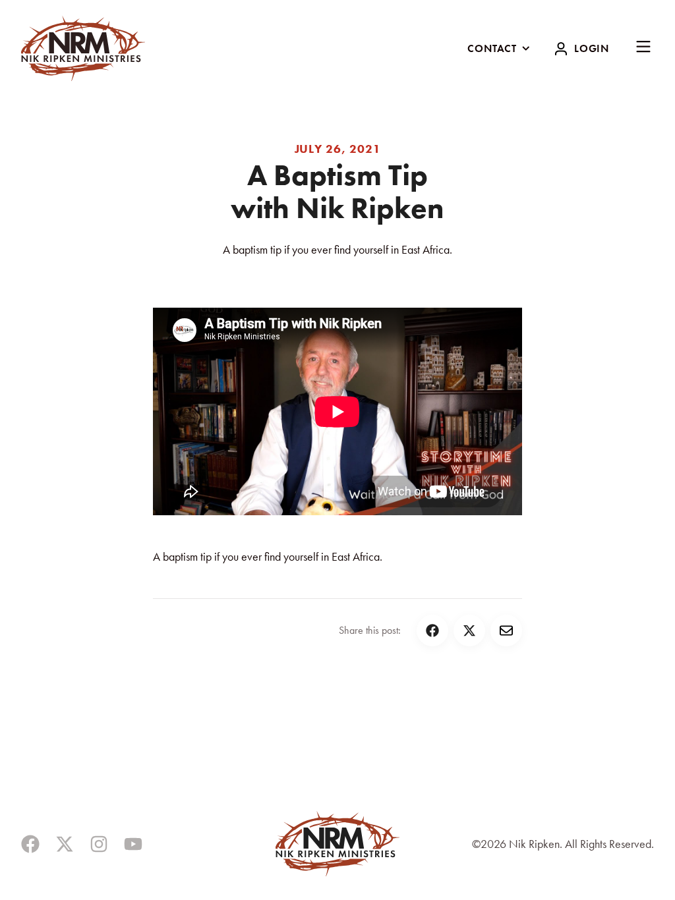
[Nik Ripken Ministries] (83, 48)
